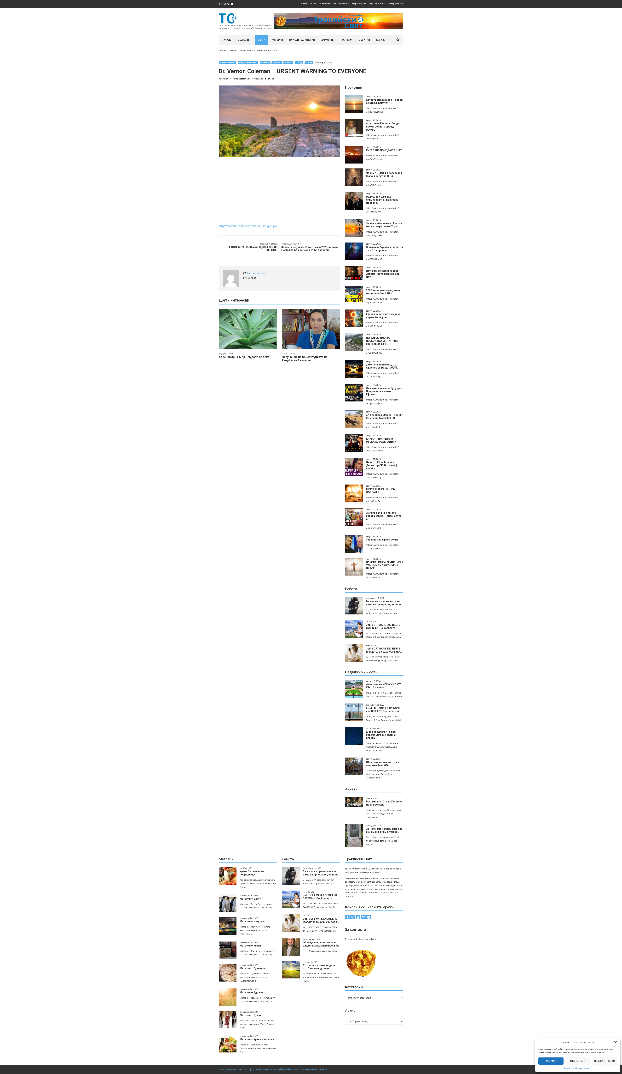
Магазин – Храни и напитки (257, 1039)
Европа (265, 62)
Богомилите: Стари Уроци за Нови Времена (384, 803)
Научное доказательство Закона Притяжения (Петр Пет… (383, 274)
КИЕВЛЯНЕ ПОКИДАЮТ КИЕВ (384, 150)
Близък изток (227, 62)
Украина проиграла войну (382, 539)
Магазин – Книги (250, 945)
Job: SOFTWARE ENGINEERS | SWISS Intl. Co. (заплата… (383, 626)
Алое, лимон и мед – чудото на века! (244, 357)
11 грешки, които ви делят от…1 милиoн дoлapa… (320, 967)
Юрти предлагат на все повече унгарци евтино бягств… (381, 735)
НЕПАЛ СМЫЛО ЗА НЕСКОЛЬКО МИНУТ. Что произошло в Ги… (382, 341)
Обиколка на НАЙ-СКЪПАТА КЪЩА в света (383, 686)
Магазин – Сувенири (252, 968)
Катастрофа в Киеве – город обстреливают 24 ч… (384, 101)
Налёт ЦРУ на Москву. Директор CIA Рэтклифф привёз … (381, 465)
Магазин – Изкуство (252, 921)
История (277, 40)
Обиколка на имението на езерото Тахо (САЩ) (382, 764)
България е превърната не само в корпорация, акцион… (384, 603)
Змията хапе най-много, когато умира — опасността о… (384, 516)
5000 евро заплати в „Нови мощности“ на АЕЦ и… (383, 292)
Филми (346, 40)
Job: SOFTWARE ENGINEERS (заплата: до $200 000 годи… (384, 650)
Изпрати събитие (377, 3)
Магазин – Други (250, 898)
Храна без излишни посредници (252, 873)
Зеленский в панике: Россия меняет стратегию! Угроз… (384, 225)
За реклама (324, 3)
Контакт (303, 3)
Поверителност (582, 1068)
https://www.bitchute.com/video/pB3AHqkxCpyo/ (249, 226)
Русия (288, 62)
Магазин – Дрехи (250, 1015)
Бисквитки (569, 1068)
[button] (615, 1042)
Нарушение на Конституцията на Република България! (304, 358)
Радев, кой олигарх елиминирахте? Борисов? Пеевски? (382, 199)
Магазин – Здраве (251, 992)
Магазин (381, 40)
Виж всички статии (256, 273)
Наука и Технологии (302, 40)
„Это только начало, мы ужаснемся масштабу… (382, 366)
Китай (277, 62)
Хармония (327, 40)
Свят (261, 40)
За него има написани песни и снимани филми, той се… (384, 830)
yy (227, 79)
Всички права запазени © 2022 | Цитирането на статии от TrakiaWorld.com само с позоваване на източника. (273, 1069)
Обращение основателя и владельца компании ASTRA (321, 944)
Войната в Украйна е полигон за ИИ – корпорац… (384, 249)
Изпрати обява (359, 3)
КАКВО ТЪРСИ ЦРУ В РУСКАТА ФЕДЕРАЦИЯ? (381, 440)
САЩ (299, 62)
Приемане (551, 1061)
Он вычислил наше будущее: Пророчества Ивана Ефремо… (384, 391)
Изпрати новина (341, 3)
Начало (226, 40)
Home (222, 50)
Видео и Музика (247, 62)
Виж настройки (604, 1061)
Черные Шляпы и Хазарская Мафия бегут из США (384, 174)
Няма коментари (241, 79)
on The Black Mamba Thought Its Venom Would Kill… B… (384, 416)
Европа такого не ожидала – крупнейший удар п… (384, 316)
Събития (364, 40)
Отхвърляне (577, 1061)
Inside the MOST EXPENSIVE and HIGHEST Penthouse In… (383, 710)
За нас (313, 3)
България (244, 40)
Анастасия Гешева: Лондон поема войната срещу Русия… (383, 126)
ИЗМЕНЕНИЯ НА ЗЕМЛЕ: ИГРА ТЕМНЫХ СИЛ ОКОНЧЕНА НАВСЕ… (384, 565)
